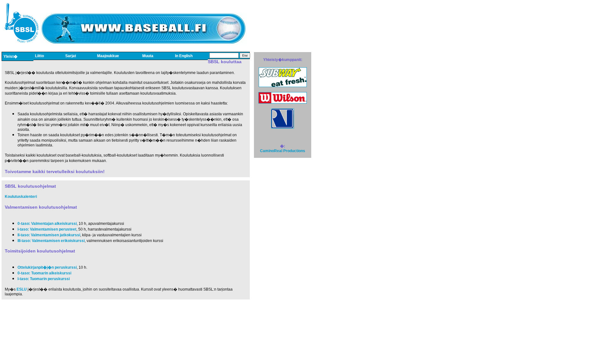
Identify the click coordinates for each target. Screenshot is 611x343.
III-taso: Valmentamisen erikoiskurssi (51, 241)
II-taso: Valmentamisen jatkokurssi (49, 235)
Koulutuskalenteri (21, 196)
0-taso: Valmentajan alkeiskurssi (47, 223)
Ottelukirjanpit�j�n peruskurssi (47, 267)
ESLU (22, 289)
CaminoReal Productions (282, 151)
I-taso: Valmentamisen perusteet (47, 229)
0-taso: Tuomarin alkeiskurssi (44, 273)
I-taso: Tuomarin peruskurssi (44, 279)
